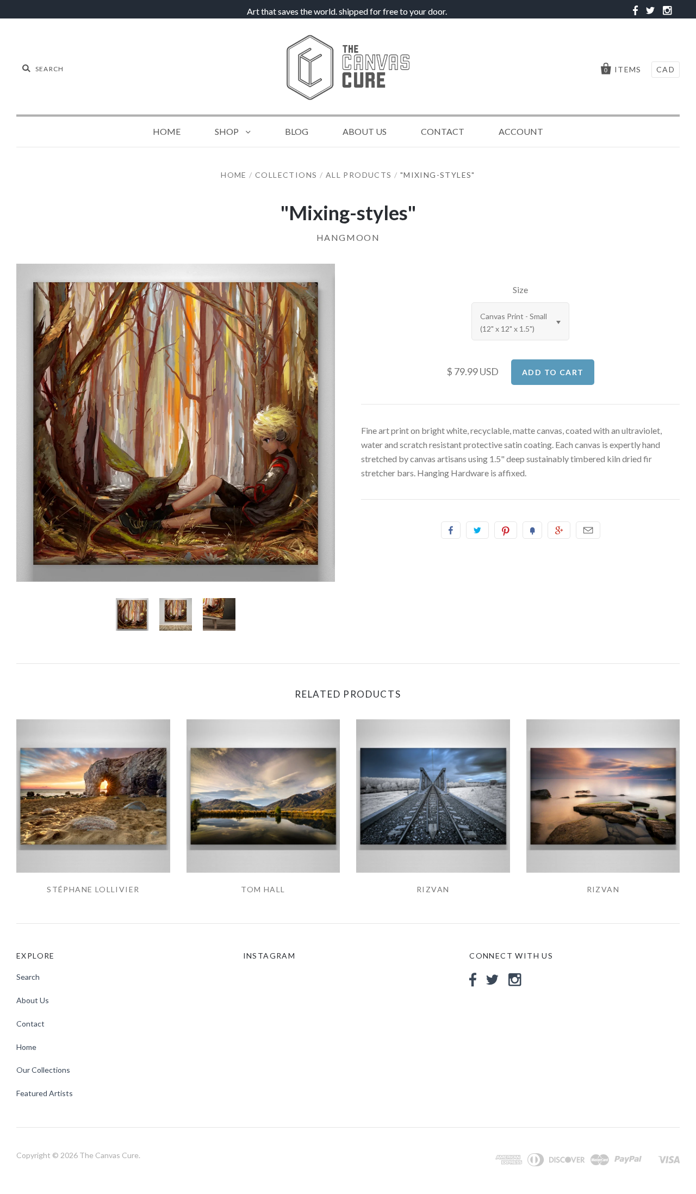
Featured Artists (44, 1093)
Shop (227, 131)
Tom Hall (263, 889)
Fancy (532, 530)
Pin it (505, 530)
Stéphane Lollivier (93, 889)
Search (28, 976)
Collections (286, 174)
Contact (442, 131)
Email (588, 530)
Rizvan (433, 889)
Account (521, 131)
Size (520, 289)
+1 (559, 530)
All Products (359, 174)
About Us (365, 131)
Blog (296, 131)
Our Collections (43, 1069)
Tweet (477, 530)
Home (167, 131)
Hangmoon (348, 237)
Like (451, 530)
